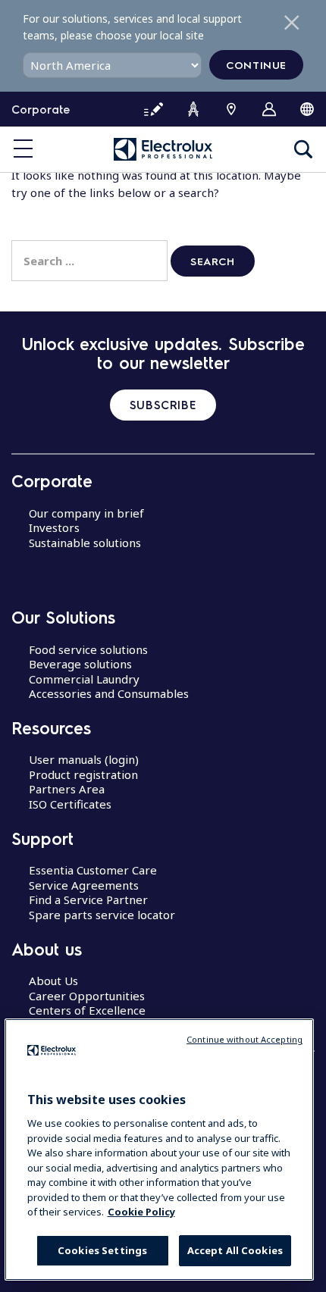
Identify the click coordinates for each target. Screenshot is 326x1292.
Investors (54, 527)
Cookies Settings (102, 1250)
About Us (53, 980)
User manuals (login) (84, 759)
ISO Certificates (70, 804)
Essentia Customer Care (93, 869)
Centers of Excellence (87, 1010)
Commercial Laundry (84, 679)
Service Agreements (84, 885)
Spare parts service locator (102, 914)
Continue (256, 64)
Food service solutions (88, 649)
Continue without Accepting (244, 1039)
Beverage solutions (80, 663)
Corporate (40, 109)
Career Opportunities (87, 995)
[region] (160, 1149)
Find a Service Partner (88, 899)
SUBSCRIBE (163, 404)
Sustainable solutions (85, 542)
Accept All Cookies (235, 1250)
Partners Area (67, 788)
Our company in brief (86, 513)
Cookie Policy (141, 1211)
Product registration (83, 774)
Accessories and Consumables (109, 693)
